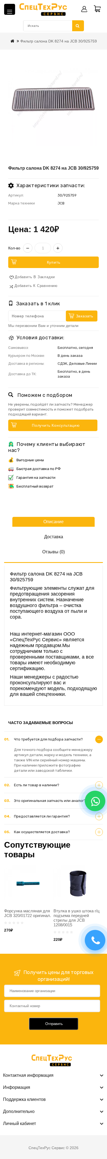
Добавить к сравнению (36, 286)
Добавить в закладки (35, 277)
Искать (78, 25)
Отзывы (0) (53, 551)
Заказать (84, 316)
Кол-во (14, 248)
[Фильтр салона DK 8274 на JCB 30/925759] (53, 100)
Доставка (53, 536)
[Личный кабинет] (84, 9)
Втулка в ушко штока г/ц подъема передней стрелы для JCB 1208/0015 (77, 918)
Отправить (54, 1024)
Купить (53, 262)
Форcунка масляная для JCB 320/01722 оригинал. (27, 913)
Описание (53, 521)
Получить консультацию (56, 425)
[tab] (53, 739)
